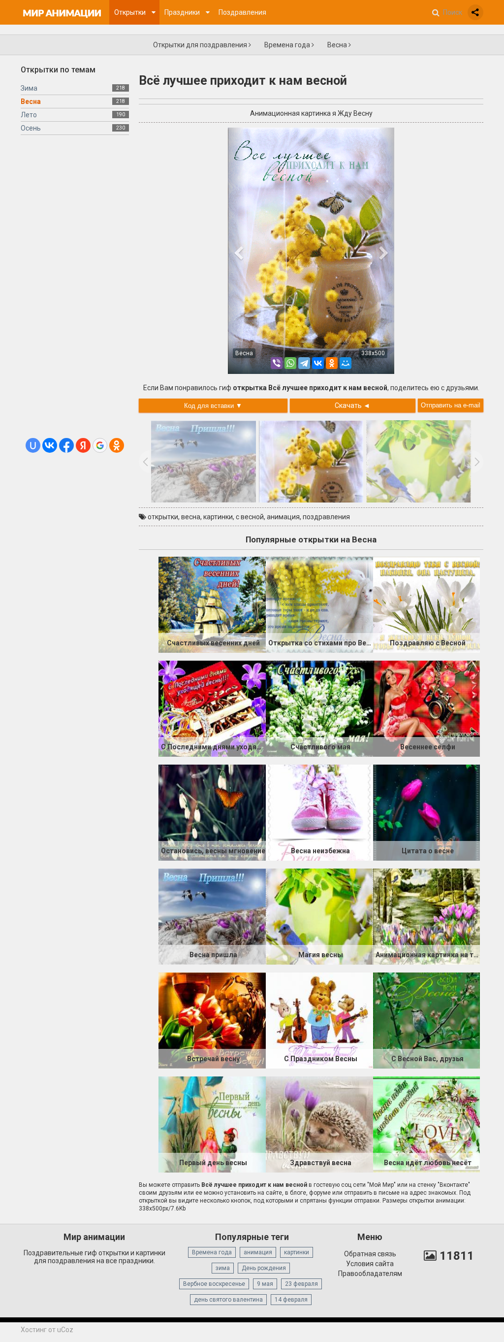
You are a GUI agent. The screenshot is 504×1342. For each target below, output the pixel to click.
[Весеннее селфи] (426, 708)
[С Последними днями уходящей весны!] (212, 708)
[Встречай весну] (212, 1020)
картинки (218, 517)
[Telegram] (304, 363)
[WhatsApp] (290, 363)
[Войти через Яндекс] (83, 445)
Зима (29, 88)
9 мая (265, 1283)
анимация (283, 517)
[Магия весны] (319, 916)
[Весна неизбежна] (319, 812)
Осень (31, 128)
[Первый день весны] (212, 1124)
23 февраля (301, 1283)
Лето (29, 115)
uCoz (65, 1330)
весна (190, 517)
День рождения (264, 1268)
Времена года (288, 45)
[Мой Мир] (345, 363)
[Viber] (277, 363)
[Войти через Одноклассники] (116, 445)
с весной (250, 517)
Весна (337, 45)
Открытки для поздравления (201, 45)
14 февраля (291, 1299)
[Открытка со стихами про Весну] (319, 604)
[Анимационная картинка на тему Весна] (426, 916)
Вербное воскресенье (214, 1283)
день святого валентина (228, 1299)
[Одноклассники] (332, 363)
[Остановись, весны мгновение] (212, 812)
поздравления (326, 517)
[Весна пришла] (212, 916)
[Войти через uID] (33, 445)
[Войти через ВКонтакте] (49, 445)
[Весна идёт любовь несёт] (426, 1124)
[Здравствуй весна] (319, 1124)
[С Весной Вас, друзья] (426, 1020)
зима (223, 1268)
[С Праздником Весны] (319, 1020)
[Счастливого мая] (319, 708)
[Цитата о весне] (426, 812)
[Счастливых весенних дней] (212, 604)
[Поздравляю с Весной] (426, 604)
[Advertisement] (75, 290)
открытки (163, 517)
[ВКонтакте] (318, 363)
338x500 (373, 353)
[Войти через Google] (100, 445)
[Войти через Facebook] (66, 445)
